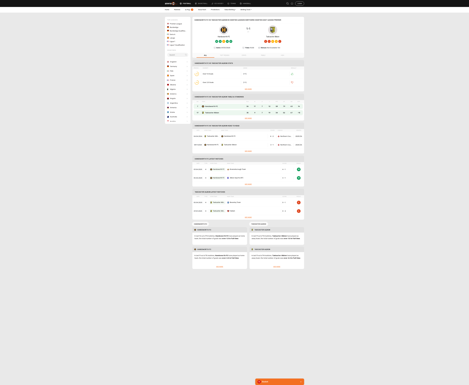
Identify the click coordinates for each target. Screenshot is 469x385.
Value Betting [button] (229, 10)
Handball (247, 3)
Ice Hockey (219, 3)
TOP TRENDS (224, 55)
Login (300, 3)
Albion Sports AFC (236, 178)
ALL (205, 55)
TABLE (263, 55)
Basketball (203, 3)
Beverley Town (235, 202)
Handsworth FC (224, 37)
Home (167, 10)
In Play (188, 10)
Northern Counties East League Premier (286, 136)
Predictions (215, 10)
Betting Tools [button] (245, 10)
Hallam (232, 211)
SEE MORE (248, 89)
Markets (177, 10)
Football (187, 3)
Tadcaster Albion (272, 37)
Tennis (233, 3)
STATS (244, 55)
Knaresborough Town (238, 169)
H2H (282, 55)
